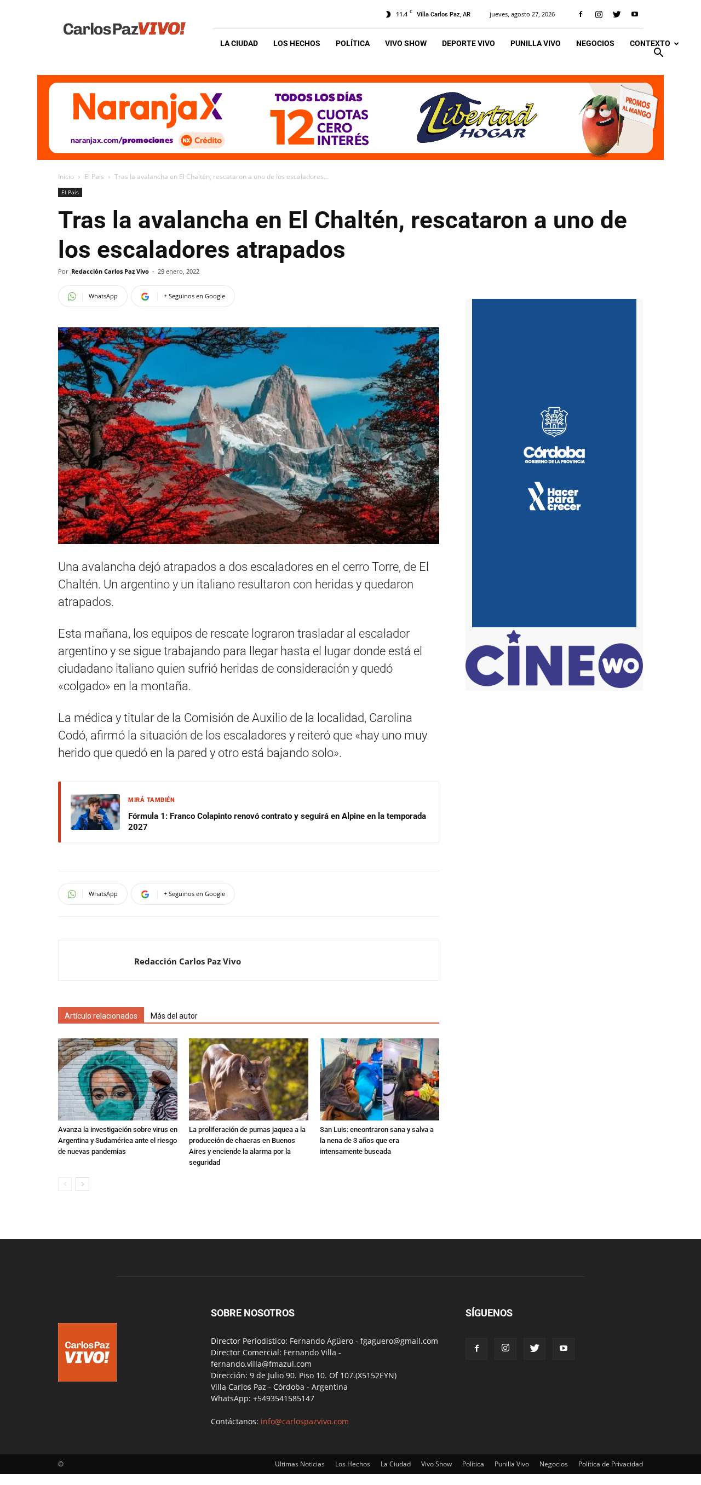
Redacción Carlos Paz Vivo (110, 271)
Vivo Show (406, 43)
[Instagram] (598, 14)
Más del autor (174, 1016)
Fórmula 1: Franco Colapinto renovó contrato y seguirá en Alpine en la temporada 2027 (277, 821)
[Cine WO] (554, 685)
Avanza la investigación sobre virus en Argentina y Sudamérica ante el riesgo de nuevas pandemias (117, 1140)
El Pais (94, 176)
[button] (658, 54)
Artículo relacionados (101, 1016)
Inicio (66, 176)
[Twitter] (616, 14)
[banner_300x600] (554, 624)
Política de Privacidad (610, 1464)
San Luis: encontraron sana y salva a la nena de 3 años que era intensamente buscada (377, 1140)
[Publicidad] (350, 117)
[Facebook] (580, 14)
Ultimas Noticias (300, 1464)
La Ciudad (239, 43)
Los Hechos (296, 43)
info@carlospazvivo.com (305, 1421)
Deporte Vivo (468, 43)
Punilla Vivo (535, 43)
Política (353, 43)
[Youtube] (635, 14)
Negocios (595, 43)
